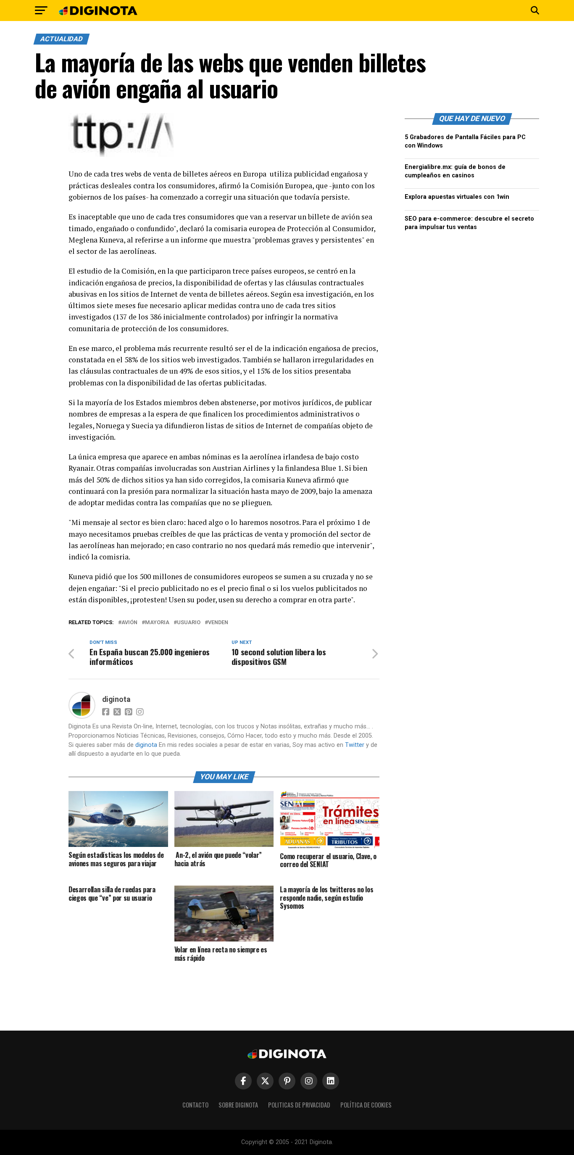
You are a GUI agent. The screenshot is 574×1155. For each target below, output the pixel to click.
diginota (116, 699)
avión (129, 622)
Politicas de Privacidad (299, 1104)
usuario (188, 622)
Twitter (354, 745)
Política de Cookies (366, 1104)
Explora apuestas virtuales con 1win (457, 196)
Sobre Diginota (238, 1104)
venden (218, 622)
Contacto (195, 1104)
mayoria (157, 622)
